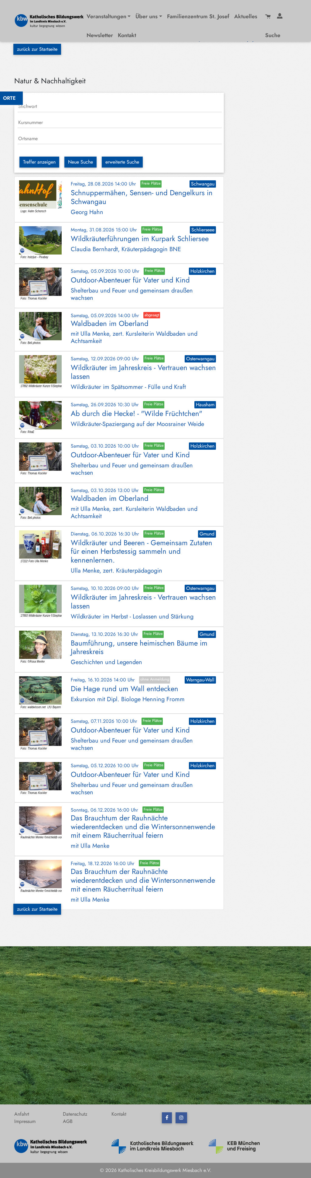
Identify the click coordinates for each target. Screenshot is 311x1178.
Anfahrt (21, 1113)
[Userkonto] (280, 15)
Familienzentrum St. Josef (198, 16)
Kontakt (127, 35)
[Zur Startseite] (51, 20)
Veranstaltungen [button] (106, 16)
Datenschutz (75, 1113)
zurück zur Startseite (37, 49)
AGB (68, 1121)
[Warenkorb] (269, 15)
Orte (9, 98)
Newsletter (100, 35)
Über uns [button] (146, 16)
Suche (272, 35)
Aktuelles (245, 16)
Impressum (25, 1121)
